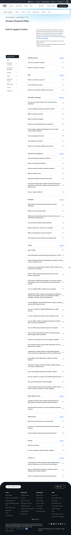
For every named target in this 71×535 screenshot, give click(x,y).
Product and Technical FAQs (27, 508)
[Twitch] (58, 524)
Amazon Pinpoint (20, 17)
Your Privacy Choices (20, 528)
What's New (8, 510)
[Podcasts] (62, 524)
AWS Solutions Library (26, 503)
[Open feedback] (69, 267)
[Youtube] (60, 524)
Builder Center (39, 495)
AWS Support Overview (57, 506)
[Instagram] (56, 524)
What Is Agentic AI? (10, 500)
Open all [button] (62, 58)
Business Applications (10, 17)
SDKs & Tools (39, 498)
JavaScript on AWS (40, 511)
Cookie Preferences (10, 530)
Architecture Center (25, 506)
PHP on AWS (39, 508)
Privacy (7, 528)
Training (23, 498)
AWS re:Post (55, 500)
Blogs (7, 513)
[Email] (64, 524)
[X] (49, 524)
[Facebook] (51, 524)
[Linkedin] (53, 524)
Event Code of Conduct (57, 514)
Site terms (12, 528)
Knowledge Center (56, 503)
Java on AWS (39, 506)
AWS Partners (24, 514)
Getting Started (24, 495)
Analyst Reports (25, 511)
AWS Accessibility (56, 508)
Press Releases (9, 515)
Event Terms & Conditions (58, 516)
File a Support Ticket (57, 498)
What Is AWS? (9, 495)
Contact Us (54, 495)
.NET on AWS (39, 500)
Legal (53, 511)
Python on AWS (40, 503)
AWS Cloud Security (10, 507)
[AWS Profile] (67, 2)
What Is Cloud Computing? (12, 498)
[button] (19, 6)
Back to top (34, 519)
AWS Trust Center (25, 500)
